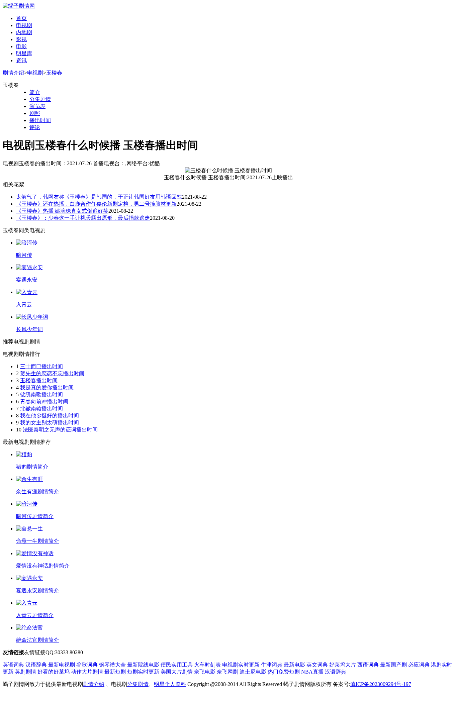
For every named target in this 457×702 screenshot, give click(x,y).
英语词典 (13, 665)
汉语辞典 (36, 665)
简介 (34, 92)
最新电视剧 (61, 665)
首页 (21, 18)
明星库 (24, 53)
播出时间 (40, 120)
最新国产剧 (393, 665)
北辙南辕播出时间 (41, 408)
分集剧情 (40, 99)
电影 (21, 46)
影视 (21, 39)
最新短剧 (115, 672)
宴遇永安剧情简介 (37, 590)
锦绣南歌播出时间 (41, 394)
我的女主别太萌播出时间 (49, 422)
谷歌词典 (87, 665)
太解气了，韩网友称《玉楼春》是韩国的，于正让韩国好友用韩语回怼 (99, 197)
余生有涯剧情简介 (37, 491)
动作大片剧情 (87, 672)
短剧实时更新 (143, 672)
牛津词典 (271, 665)
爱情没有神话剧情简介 (43, 566)
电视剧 (24, 25)
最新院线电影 (143, 665)
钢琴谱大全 (112, 665)
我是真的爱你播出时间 (47, 387)
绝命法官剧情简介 (37, 640)
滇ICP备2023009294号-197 (380, 684)
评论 (34, 127)
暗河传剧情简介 (35, 516)
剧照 (34, 113)
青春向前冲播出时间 (44, 401)
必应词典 (419, 665)
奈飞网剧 (227, 672)
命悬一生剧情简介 (37, 541)
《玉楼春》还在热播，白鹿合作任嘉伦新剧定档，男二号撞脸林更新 (96, 204)
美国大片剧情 (177, 672)
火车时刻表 (207, 665)
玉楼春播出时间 (39, 380)
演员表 (37, 106)
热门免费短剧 (284, 672)
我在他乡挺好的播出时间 (49, 415)
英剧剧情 (25, 672)
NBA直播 (312, 672)
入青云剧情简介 (35, 615)
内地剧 (24, 32)
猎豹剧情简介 (32, 467)
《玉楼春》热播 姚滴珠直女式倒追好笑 (62, 211)
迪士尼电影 (253, 672)
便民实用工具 (177, 665)
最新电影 (294, 665)
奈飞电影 (204, 672)
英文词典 (317, 665)
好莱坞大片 (342, 665)
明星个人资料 (170, 684)
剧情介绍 (13, 73)
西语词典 (368, 665)
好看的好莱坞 (53, 672)
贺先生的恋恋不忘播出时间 (52, 373)
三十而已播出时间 (41, 366)
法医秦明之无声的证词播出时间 (60, 429)
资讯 (21, 60)
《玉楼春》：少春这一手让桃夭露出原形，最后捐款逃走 (83, 218)
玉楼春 (54, 73)
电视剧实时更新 (241, 665)
